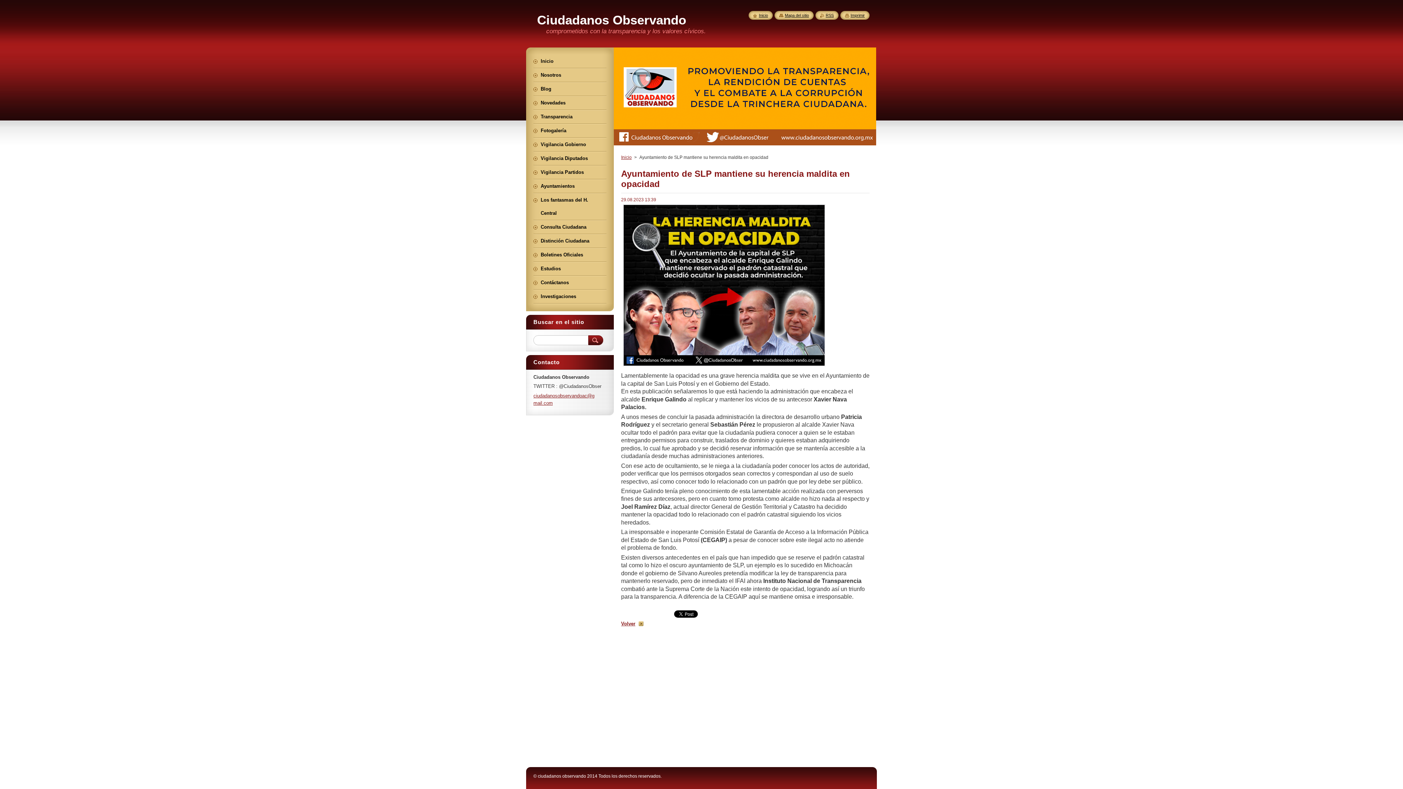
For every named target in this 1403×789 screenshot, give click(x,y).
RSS (830, 15)
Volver (628, 623)
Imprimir (858, 15)
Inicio (626, 157)
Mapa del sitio (797, 15)
